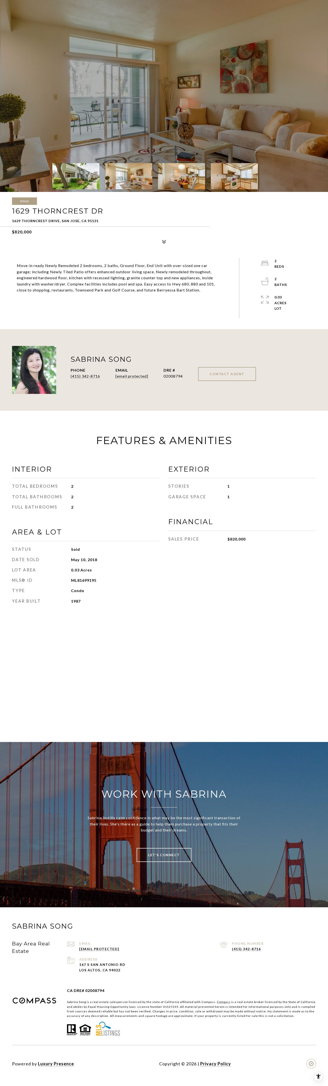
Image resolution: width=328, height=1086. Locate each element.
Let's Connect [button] (164, 855)
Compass (224, 1002)
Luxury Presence (56, 1063)
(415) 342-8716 (85, 376)
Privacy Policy (215, 1063)
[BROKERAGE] (311, 1063)
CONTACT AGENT (227, 374)
